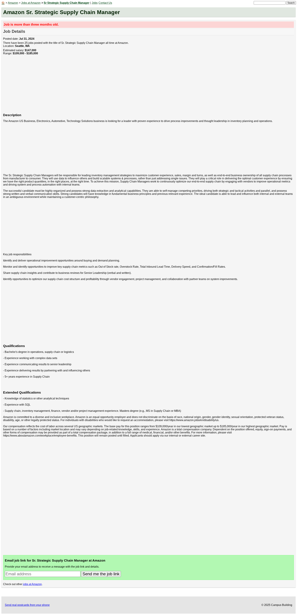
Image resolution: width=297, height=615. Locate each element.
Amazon (13, 2)
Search (291, 3)
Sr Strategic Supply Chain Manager (66, 2)
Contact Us (105, 2)
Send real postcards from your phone (27, 604)
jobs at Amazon (32, 584)
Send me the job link (100, 574)
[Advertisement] (106, 86)
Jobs (95, 2)
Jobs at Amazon (31, 2)
